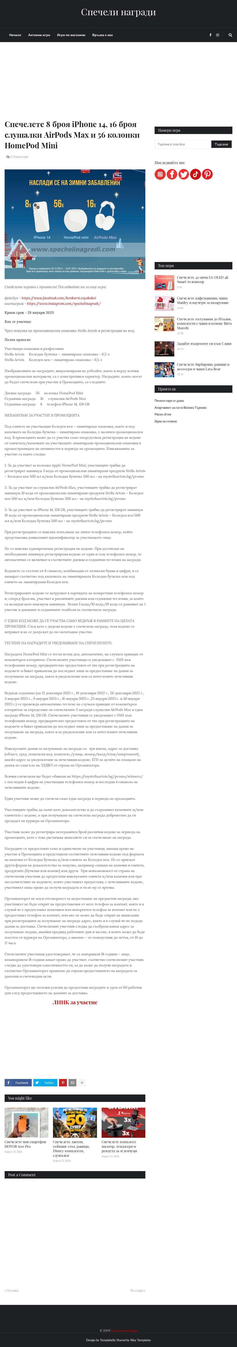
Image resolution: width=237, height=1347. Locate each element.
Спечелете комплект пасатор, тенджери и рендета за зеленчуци (119, 1146)
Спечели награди (118, 11)
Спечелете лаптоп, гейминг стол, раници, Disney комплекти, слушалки (71, 1148)
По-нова (12, 1290)
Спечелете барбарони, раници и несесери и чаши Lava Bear (203, 366)
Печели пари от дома (169, 400)
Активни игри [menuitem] (39, 35)
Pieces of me (163, 414)
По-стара (136, 1290)
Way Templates (140, 1340)
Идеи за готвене (166, 421)
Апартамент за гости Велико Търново (180, 407)
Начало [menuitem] (15, 35)
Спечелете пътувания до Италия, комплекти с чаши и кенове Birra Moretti (204, 323)
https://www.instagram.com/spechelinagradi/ (64, 303)
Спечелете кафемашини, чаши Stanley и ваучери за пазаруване (203, 300)
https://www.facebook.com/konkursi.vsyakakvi (59, 298)
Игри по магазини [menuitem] (71, 35)
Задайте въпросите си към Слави (204, 343)
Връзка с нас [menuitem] (102, 35)
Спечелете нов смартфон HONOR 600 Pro (25, 1144)
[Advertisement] (75, 86)
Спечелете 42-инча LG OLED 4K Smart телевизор (202, 279)
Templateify (108, 1340)
